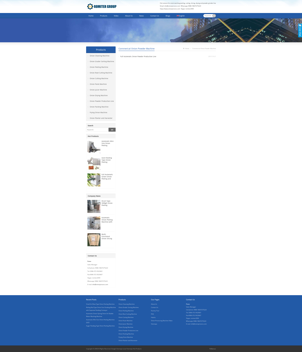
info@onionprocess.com (172, 6)
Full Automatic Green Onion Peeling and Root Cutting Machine (107, 178)
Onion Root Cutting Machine (101, 73)
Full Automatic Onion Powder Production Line (138, 56)
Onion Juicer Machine (98, 90)
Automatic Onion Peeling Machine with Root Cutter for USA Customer (107, 221)
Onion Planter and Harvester (101, 118)
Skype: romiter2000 (187, 9)
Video (116, 16)
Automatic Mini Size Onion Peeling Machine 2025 (108, 144)
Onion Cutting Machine (99, 78)
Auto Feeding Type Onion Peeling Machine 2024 (107, 161)
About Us (129, 16)
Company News (94, 196)
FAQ (152, 314)
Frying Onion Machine (98, 112)
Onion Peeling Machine (99, 67)
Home (90, 16)
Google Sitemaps (116, 349)
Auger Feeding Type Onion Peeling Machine (100, 326)
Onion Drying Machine (99, 95)
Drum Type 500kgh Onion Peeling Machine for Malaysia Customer (107, 206)
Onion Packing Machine (99, 107)
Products (103, 16)
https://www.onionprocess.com (170, 9)
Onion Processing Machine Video (161, 321)
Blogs (168, 16)
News (141, 16)
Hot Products (93, 136)
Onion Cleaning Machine (99, 56)
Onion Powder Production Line (102, 101)
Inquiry (153, 317)
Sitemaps (154, 324)
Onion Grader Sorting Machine (102, 61)
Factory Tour (155, 311)
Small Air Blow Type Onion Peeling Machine (100, 304)
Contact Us (154, 16)
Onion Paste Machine (98, 84)
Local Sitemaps (128, 349)
